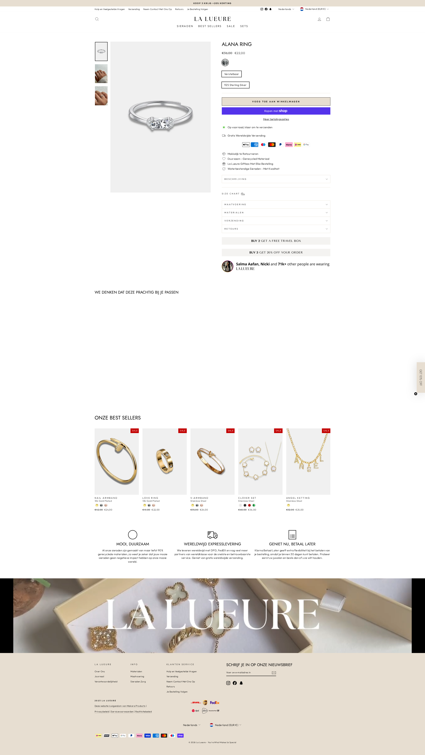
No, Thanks (245, 391)
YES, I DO (245, 380)
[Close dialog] (273, 338)
